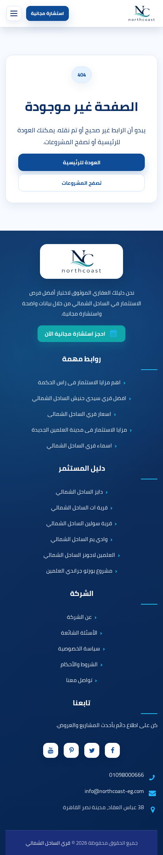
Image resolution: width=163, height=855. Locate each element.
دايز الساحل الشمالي (79, 492)
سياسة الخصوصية (79, 649)
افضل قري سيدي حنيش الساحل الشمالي (79, 398)
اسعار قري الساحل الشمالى (79, 414)
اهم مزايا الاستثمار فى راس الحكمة (79, 383)
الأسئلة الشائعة (79, 633)
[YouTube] (50, 750)
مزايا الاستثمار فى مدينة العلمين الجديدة (79, 430)
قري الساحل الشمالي (48, 842)
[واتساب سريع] (150, 817)
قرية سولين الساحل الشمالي (79, 524)
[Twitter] (91, 750)
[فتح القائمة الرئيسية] (13, 13)
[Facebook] (112, 750)
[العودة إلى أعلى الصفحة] (152, 844)
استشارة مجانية (47, 13)
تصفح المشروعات (82, 183)
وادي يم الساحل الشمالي (79, 539)
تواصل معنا (79, 680)
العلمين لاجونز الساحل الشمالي (79, 555)
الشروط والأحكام (79, 665)
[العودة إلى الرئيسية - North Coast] (81, 261)
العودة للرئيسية (81, 162)
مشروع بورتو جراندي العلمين (79, 571)
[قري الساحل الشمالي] (142, 13)
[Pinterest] (71, 750)
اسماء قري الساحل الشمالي (79, 446)
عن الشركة (79, 617)
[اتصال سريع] (150, 795)
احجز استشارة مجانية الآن (75, 334)
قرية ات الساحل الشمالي (79, 508)
